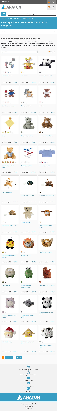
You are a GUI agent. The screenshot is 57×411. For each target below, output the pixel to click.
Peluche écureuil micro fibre (47, 285)
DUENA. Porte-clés (7, 76)
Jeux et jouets (17, 18)
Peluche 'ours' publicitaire (46, 135)
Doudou (4, 135)
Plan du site (28, 408)
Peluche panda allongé (46, 76)
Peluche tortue (6, 285)
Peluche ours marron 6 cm (9, 225)
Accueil (3, 18)
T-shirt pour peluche (45, 165)
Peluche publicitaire (26, 106)
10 (20, 357)
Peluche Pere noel (7, 342)
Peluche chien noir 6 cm (27, 195)
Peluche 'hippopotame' (27, 135)
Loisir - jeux (10, 18)
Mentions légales (28, 406)
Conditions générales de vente (28, 403)
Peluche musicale (25, 76)
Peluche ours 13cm (26, 222)
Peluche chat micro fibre (46, 252)
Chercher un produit (32, 14)
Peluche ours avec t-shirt (8, 106)
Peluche (42, 106)
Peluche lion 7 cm (25, 255)
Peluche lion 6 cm (7, 192)
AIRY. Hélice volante (26, 165)
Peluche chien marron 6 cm (47, 195)
